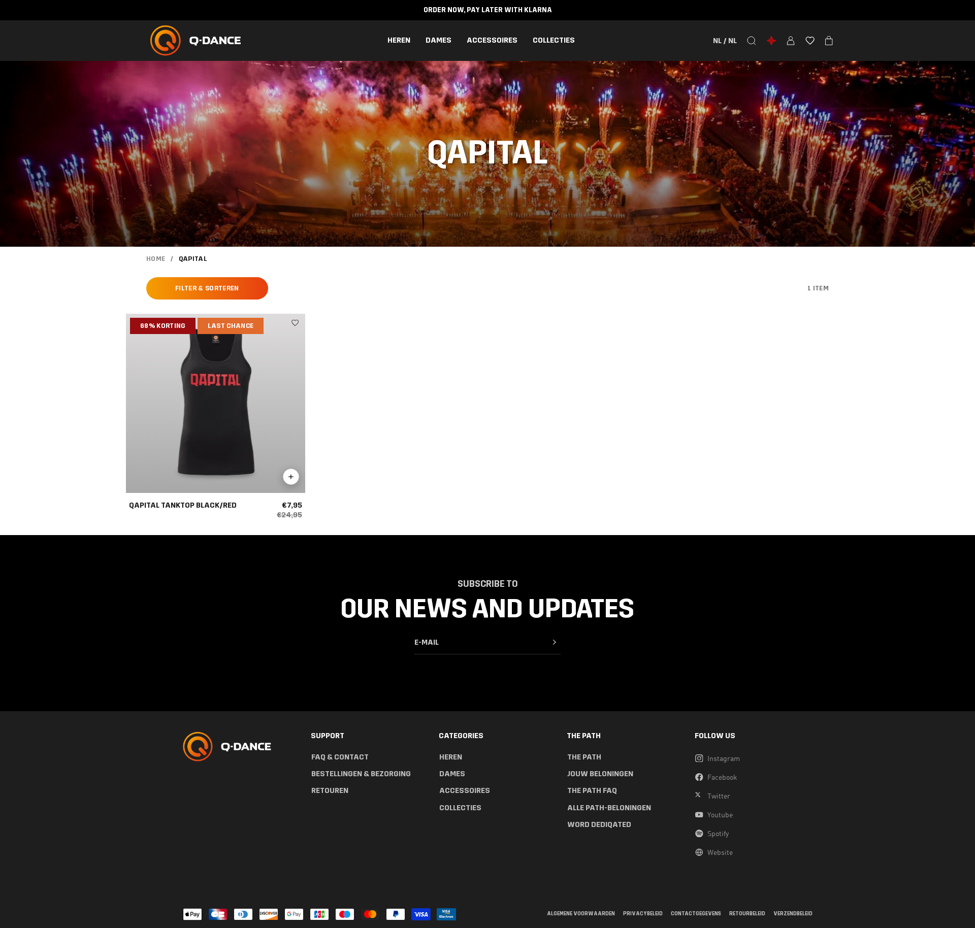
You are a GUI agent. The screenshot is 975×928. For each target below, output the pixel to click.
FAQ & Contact (340, 757)
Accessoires (492, 40)
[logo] (195, 40)
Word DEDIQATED (599, 824)
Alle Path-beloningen (609, 808)
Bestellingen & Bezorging (361, 774)
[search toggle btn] (751, 40)
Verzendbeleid (792, 914)
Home (155, 259)
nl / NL (725, 40)
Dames (438, 40)
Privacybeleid (643, 914)
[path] (771, 40)
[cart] (829, 40)
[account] (791, 40)
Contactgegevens (696, 914)
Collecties (554, 40)
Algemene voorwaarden (581, 914)
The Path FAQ (592, 790)
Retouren (329, 790)
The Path (584, 757)
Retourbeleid (747, 914)
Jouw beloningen (600, 774)
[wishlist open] (810, 40)
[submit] (554, 642)
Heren (398, 40)
